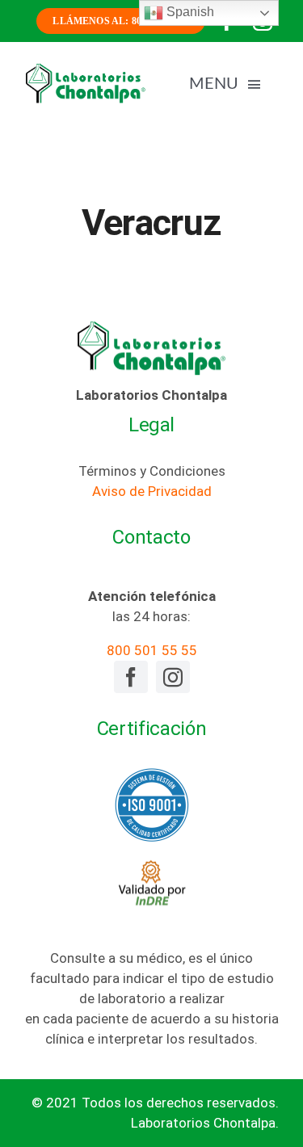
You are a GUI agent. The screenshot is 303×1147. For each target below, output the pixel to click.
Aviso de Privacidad (152, 491)
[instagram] (173, 677)
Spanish (188, 12)
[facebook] (131, 677)
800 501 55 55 (152, 650)
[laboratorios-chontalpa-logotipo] (85, 69)
